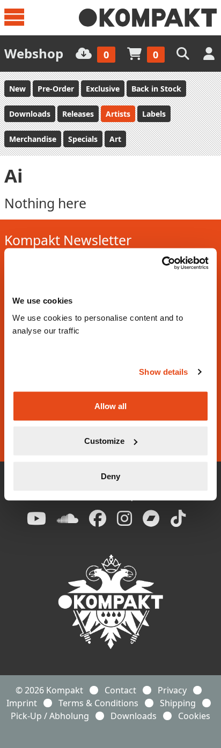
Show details (163, 371)
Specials (83, 139)
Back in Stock (156, 89)
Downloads (29, 114)
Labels (154, 114)
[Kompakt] (148, 18)
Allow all (110, 405)
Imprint (21, 703)
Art (115, 139)
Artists (118, 114)
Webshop (33, 53)
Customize (104, 440)
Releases (78, 114)
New (17, 89)
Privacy (172, 690)
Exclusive (103, 89)
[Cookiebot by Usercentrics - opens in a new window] (162, 263)
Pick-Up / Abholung (50, 716)
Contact (120, 690)
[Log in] (210, 53)
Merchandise (32, 139)
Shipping (178, 703)
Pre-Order (56, 89)
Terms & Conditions (98, 703)
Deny (110, 475)
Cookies (194, 716)
